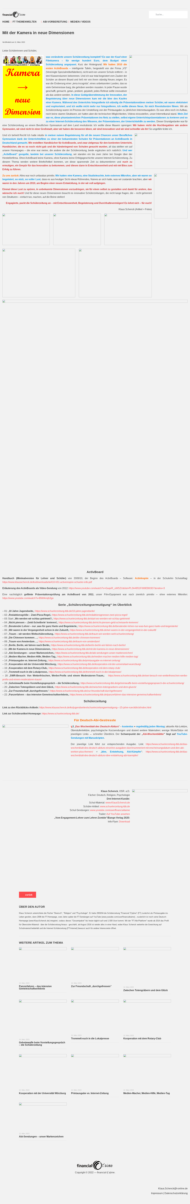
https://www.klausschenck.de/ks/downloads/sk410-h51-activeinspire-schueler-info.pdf (47, 582)
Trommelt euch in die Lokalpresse (90, 1038)
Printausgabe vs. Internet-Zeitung (90, 1093)
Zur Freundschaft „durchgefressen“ (91, 986)
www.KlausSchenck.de (118, 802)
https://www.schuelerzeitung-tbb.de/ (60, 713)
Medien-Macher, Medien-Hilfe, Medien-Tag (146, 1093)
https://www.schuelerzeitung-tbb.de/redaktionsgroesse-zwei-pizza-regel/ (90, 615)
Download (124, 821)
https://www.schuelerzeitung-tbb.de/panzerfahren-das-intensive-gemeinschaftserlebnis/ (115, 694)
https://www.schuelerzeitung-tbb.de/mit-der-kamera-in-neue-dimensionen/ (90, 649)
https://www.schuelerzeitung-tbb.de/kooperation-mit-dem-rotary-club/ (84, 668)
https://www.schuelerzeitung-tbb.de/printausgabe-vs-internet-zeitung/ (84, 660)
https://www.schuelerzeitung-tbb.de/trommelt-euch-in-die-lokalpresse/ (85, 672)
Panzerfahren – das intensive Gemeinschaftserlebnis (35, 987)
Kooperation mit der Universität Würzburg (42, 1093)
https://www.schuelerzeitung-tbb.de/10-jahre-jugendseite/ (65, 611)
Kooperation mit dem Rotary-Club (142, 1038)
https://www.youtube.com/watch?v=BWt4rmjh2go (28, 598)
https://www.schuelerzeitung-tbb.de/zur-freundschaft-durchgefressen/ (86, 691)
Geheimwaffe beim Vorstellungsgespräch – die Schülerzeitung (42, 1043)
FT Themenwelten (25, 21)
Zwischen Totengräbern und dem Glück (145, 990)
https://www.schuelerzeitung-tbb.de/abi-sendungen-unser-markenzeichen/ (94, 653)
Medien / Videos (80, 21)
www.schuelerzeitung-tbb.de (115, 806)
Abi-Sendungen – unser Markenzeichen (41, 1136)
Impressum (157, 1193)
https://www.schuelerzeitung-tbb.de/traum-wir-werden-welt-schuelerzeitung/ (94, 634)
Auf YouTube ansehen (118, 814)
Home (6, 21)
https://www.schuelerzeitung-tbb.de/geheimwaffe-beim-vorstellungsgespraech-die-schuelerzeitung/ (132, 683)
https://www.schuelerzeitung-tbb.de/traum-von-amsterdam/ (69, 641)
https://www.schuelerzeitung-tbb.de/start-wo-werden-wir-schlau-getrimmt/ (92, 618)
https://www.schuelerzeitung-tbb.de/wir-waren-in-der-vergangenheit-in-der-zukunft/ (113, 630)
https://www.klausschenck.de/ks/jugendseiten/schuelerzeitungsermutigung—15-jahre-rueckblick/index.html (95, 707)
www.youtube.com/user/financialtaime (110, 810)
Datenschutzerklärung (176, 1193)
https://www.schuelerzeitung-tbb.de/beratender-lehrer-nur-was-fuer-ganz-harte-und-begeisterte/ (128, 626)
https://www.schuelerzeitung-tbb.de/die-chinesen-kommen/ (69, 637)
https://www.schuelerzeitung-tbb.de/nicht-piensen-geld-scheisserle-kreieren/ (98, 622)
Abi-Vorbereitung (55, 21)
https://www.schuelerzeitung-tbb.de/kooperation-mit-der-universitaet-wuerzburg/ (99, 664)
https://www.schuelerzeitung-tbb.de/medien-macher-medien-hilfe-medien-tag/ (97, 656)
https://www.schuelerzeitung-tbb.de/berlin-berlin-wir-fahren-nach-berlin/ (88, 645)
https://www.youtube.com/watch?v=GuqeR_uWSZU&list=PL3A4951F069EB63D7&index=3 (117, 588)
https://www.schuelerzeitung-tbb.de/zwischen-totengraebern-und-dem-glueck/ (95, 687)
